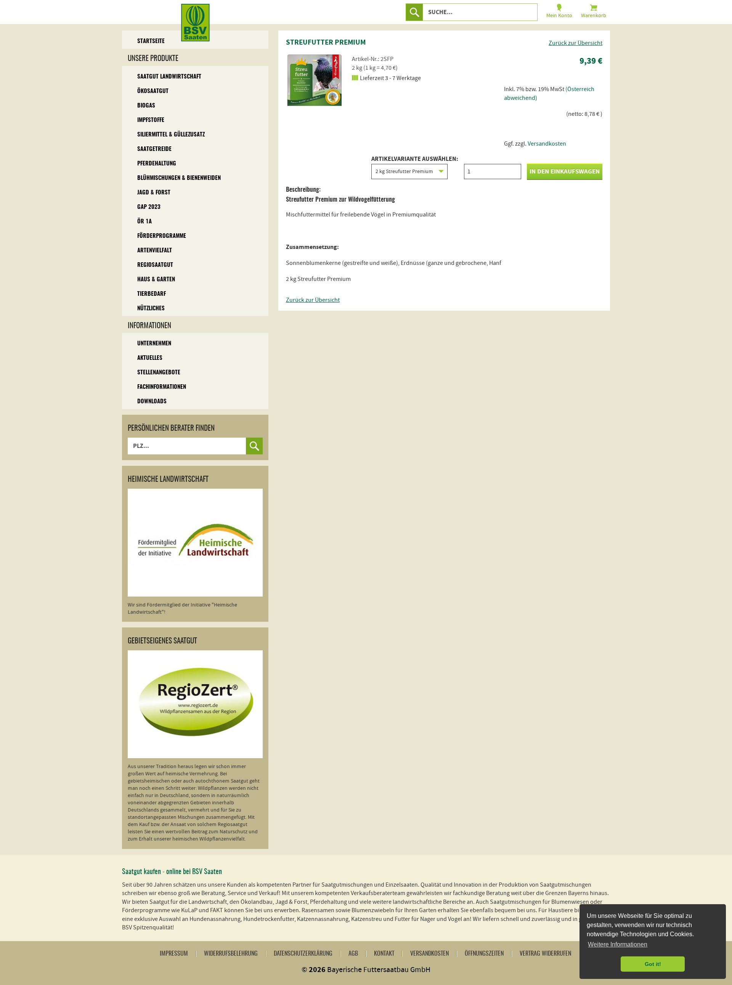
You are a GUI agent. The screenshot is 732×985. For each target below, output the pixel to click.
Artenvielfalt (154, 250)
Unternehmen (154, 344)
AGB (353, 954)
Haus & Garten (156, 279)
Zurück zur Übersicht (575, 43)
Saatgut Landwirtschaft (169, 77)
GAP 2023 (149, 207)
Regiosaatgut (155, 265)
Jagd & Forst (153, 193)
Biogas (146, 106)
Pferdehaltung (156, 164)
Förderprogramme (161, 236)
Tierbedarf (151, 294)
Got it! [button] (653, 964)
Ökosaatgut (153, 91)
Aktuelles (149, 358)
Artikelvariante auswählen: (414, 159)
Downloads (152, 401)
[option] (314, 80)
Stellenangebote (158, 372)
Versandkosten (547, 144)
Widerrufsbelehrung (231, 954)
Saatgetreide (154, 149)
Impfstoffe (150, 120)
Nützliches (151, 308)
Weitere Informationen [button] (617, 944)
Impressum (174, 954)
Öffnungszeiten (484, 954)
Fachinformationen (161, 387)
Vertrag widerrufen (545, 954)
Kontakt (384, 954)
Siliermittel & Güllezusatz (171, 135)
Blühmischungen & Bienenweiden (179, 178)
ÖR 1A (144, 222)
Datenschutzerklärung (303, 954)
